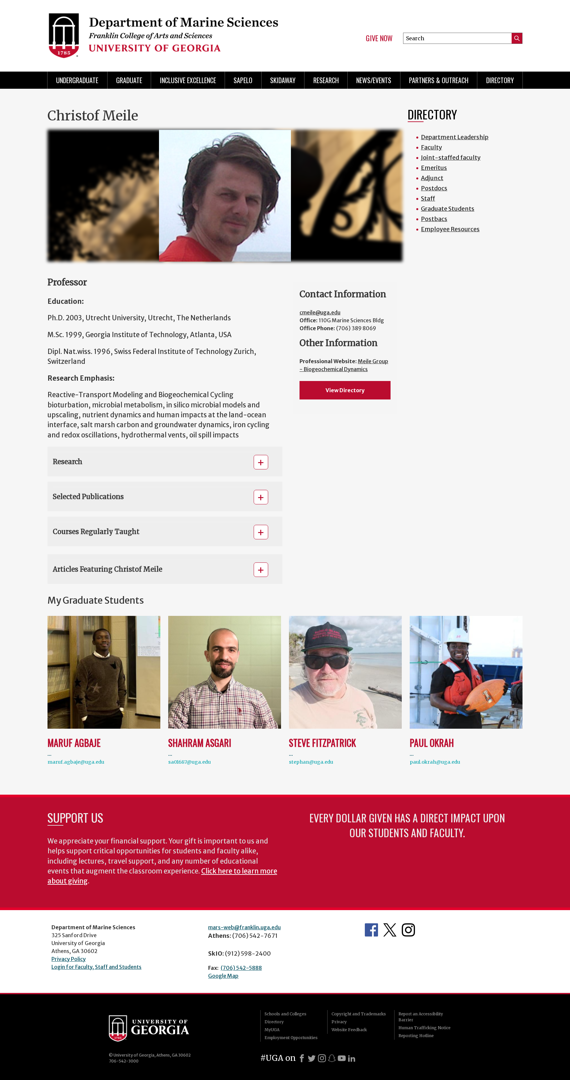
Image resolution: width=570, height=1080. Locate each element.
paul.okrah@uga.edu (435, 762)
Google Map (223, 975)
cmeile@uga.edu (320, 312)
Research (326, 80)
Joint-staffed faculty (451, 157)
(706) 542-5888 (241, 968)
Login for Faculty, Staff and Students (96, 967)
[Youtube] (342, 1058)
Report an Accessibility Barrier (420, 1016)
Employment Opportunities (291, 1037)
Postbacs (434, 219)
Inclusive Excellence (188, 80)
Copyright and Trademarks (359, 1013)
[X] (312, 1058)
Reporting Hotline (416, 1035)
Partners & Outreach (438, 80)
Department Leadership (455, 137)
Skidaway (283, 80)
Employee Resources (450, 229)
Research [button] (67, 462)
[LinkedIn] (352, 1058)
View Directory (345, 390)
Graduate (129, 80)
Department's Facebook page (371, 930)
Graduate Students (447, 208)
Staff (428, 198)
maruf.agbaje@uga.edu (76, 762)
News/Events (373, 80)
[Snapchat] (332, 1058)
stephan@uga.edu (311, 762)
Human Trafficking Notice (424, 1027)
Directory (500, 80)
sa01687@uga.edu (189, 762)
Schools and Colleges (285, 1013)
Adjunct (432, 178)
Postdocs (434, 188)
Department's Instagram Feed (408, 930)
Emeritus (434, 168)
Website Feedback (349, 1029)
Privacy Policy (68, 959)
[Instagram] (322, 1058)
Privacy (339, 1021)
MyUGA (272, 1029)
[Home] (163, 33)
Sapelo (243, 80)
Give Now (379, 38)
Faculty (431, 147)
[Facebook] (302, 1058)
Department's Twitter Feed (389, 930)
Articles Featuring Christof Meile (107, 569)
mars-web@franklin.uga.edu (244, 927)
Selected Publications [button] (88, 496)
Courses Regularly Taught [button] (96, 531)
